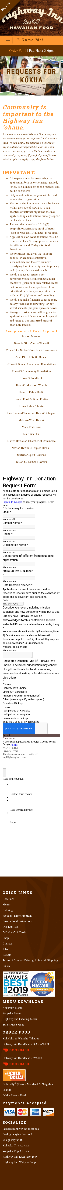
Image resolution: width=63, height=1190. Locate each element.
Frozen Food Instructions (17, 921)
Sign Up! (6, 6)
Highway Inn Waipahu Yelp (19, 1162)
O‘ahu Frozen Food (14, 1095)
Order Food (17, 50)
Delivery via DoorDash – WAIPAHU (25, 1058)
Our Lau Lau (10, 926)
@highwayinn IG (13, 1140)
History (7, 954)
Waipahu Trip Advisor (16, 1151)
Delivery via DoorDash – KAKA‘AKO (26, 1044)
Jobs (5, 949)
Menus (7, 904)
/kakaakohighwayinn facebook (21, 1128)
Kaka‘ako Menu (12, 1007)
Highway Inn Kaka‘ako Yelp (20, 1156)
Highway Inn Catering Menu (20, 1019)
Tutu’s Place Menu (13, 1024)
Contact (7, 943)
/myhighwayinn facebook (18, 1134)
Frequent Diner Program (17, 915)
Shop (6, 938)
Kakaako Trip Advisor (16, 1145)
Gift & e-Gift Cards (14, 932)
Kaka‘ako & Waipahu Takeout (21, 1038)
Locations (8, 899)
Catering (8, 910)
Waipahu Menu (12, 1013)
